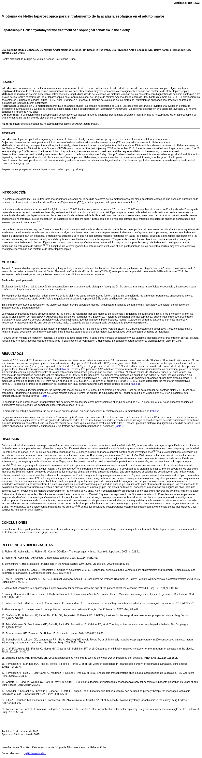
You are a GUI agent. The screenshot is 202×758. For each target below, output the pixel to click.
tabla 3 (119, 425)
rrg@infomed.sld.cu (35, 753)
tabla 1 (64, 369)
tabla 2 (45, 395)
